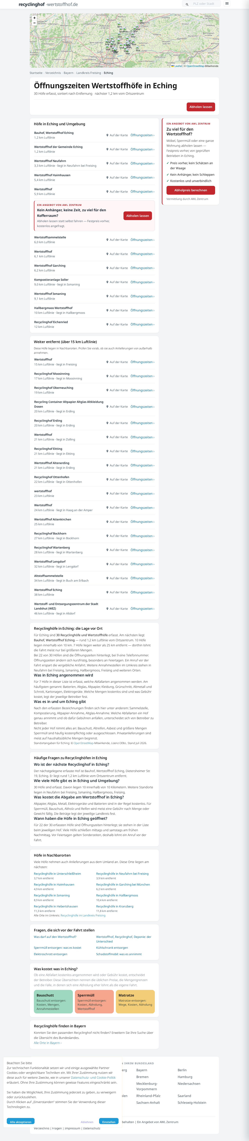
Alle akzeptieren (20, 1122)
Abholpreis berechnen (190, 190)
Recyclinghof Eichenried (51, 322)
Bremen (142, 1077)
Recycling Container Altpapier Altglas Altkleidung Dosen (68, 404)
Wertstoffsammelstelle (50, 237)
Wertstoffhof (43, 189)
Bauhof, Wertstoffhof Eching (54, 133)
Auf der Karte (119, 135)
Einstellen (108, 1122)
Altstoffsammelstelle (48, 576)
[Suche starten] (187, 3)
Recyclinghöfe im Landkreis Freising (83, 915)
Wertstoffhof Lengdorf (49, 561)
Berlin (182, 1070)
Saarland (184, 1096)
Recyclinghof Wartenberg (52, 547)
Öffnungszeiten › (142, 135)
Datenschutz (91, 1128)
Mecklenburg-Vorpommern (147, 1086)
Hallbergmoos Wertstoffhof (53, 308)
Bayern (69, 73)
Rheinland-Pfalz (148, 1096)
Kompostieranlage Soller (51, 280)
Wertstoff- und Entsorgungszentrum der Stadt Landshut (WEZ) (66, 606)
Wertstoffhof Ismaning (50, 294)
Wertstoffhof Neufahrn (50, 161)
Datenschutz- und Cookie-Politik (93, 1077)
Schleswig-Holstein (192, 1102)
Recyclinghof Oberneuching (53, 388)
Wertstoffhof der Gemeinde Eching (58, 147)
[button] (112, 45)
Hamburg (185, 1077)
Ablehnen (87, 1122)
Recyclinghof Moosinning (52, 374)
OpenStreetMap (195, 66)
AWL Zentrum (169, 1122)
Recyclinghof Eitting (48, 449)
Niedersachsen (189, 1083)
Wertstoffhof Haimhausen (52, 175)
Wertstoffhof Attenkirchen (52, 519)
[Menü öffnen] (227, 3)
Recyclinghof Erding (48, 421)
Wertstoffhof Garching (50, 266)
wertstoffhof (43, 491)
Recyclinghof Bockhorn (50, 533)
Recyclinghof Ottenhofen (51, 477)
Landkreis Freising (88, 73)
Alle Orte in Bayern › (47, 1043)
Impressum (72, 1128)
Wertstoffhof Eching (48, 590)
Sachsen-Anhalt (148, 1102)
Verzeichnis (53, 73)
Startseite (36, 73)
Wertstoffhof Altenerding (51, 463)
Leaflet (178, 66)
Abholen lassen (201, 107)
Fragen (57, 1128)
